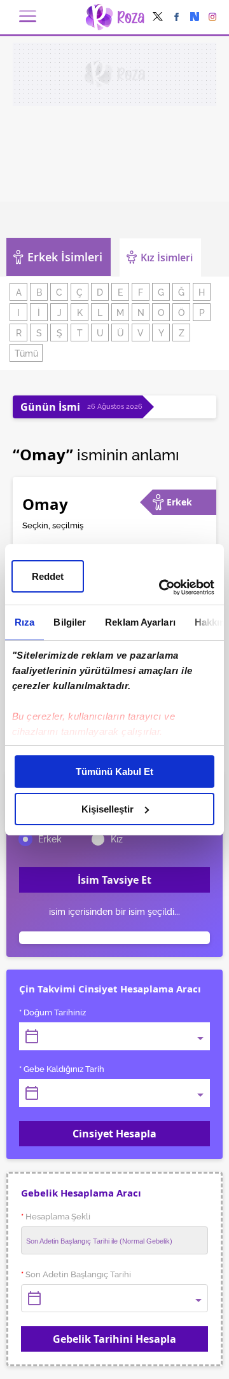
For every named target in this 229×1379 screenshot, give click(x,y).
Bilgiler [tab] (69, 622)
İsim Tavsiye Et (114, 880)
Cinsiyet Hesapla (114, 1134)
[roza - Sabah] (114, 17)
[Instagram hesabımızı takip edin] (213, 17)
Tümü (26, 353)
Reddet (48, 576)
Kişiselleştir (107, 809)
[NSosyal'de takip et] (194, 17)
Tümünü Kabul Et (114, 771)
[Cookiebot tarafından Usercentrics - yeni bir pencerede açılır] (161, 587)
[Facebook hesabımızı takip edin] (176, 17)
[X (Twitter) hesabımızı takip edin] (158, 17)
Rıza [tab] (24, 622)
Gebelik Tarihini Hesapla (114, 1339)
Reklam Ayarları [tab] (140, 622)
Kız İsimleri (167, 257)
